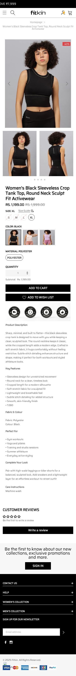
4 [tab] (41, 179)
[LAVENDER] (47, 237)
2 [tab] (34, 179)
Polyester (14, 258)
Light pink (30, 237)
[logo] (38, 13)
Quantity (12, 267)
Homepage (36, 22)
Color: (14, 226)
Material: (19, 251)
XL (31, 217)
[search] (13, 12)
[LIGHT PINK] (30, 237)
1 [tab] (31, 179)
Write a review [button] (38, 530)
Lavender (47, 237)
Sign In (38, 565)
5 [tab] (44, 179)
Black (13, 237)
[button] (63, 632)
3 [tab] (38, 179)
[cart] (70, 12)
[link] (20, 153)
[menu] (4, 12)
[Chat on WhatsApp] (9, 667)
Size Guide (24, 211)
